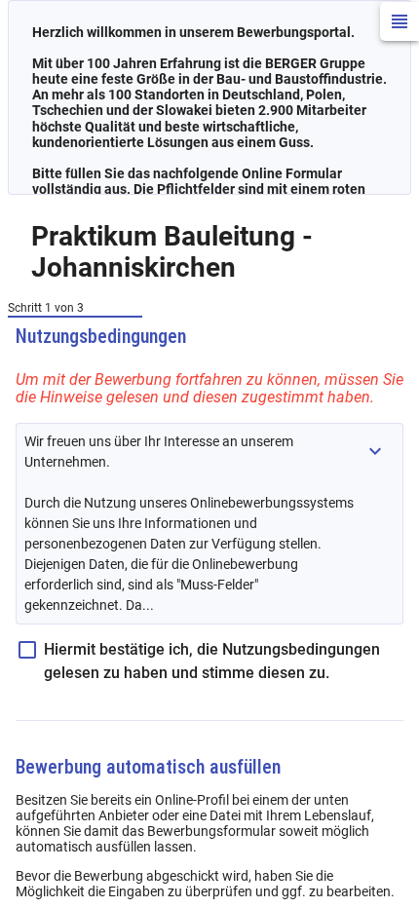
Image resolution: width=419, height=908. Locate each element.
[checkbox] (209, 661)
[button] (375, 451)
